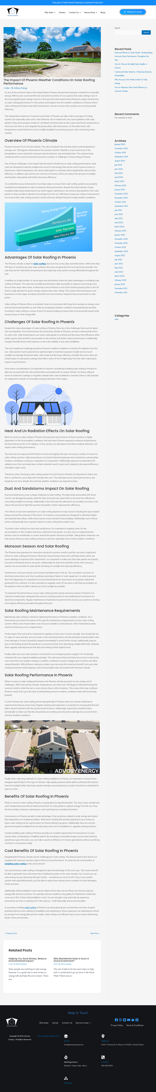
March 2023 (119, 226)
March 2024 (119, 181)
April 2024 (119, 177)
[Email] (66, 1036)
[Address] (103, 1036)
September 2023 (121, 206)
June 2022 (119, 263)
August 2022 (120, 255)
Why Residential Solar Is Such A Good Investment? (71, 959)
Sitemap (68, 1083)
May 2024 (119, 173)
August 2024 (120, 160)
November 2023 (121, 198)
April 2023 (119, 222)
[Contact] (103, 1057)
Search (117, 28)
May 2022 (119, 267)
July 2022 (118, 259)
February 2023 (120, 230)
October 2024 (120, 152)
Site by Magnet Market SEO (49, 1036)
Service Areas (82, 1023)
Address (105, 1041)
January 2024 (120, 189)
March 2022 (119, 276)
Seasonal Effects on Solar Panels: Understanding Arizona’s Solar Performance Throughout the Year (133, 56)
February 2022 (120, 280)
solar (7, 88)
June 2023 (119, 214)
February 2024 (120, 185)
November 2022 (121, 243)
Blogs (102, 12)
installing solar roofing (15, 864)
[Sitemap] (66, 1078)
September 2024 (121, 156)
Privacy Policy (117, 1025)
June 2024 (119, 169)
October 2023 (120, 202)
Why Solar (49, 12)
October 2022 (120, 247)
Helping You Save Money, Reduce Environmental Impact (27, 959)
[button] (50, 12)
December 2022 (121, 239)
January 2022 (120, 284)
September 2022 (121, 251)
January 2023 (120, 235)
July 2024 (118, 165)
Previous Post (10, 933)
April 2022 (119, 272)
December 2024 (121, 148)
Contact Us (74, 12)
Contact (104, 1062)
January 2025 (120, 144)
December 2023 (121, 193)
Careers (62, 12)
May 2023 (119, 218)
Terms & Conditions (134, 1025)
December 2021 (121, 288)
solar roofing (30, 907)
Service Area (89, 12)
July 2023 (118, 210)
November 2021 (121, 292)
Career (55, 1023)
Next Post (95, 933)
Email (66, 1041)
